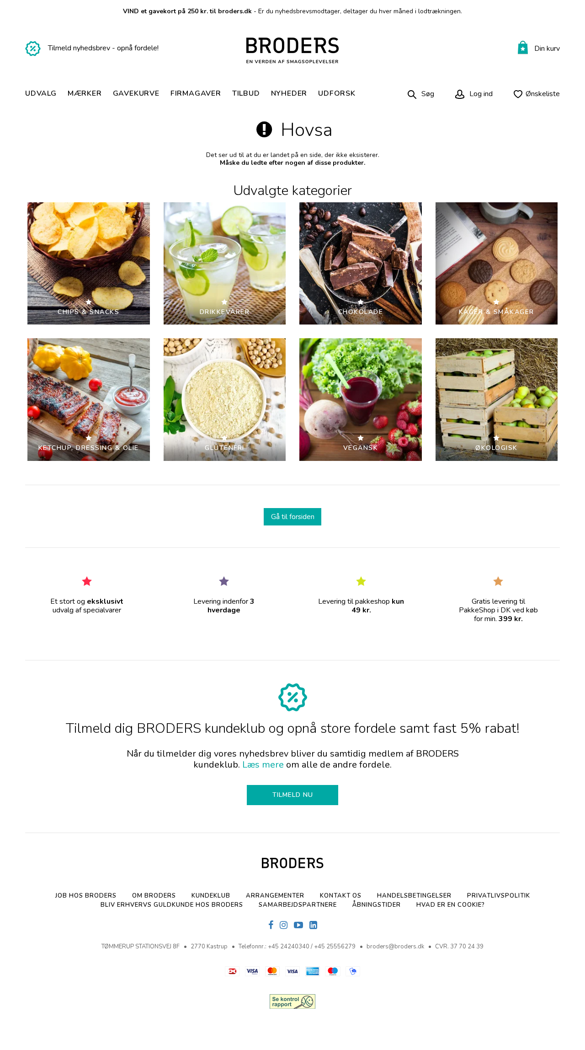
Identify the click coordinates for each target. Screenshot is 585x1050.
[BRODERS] (292, 51)
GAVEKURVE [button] (136, 93)
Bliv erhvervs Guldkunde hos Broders (172, 905)
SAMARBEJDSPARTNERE (298, 905)
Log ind (480, 94)
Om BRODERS (154, 896)
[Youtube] (298, 925)
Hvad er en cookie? (450, 905)
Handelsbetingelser (414, 896)
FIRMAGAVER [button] (195, 93)
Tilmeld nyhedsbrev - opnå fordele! (103, 48)
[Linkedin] (313, 925)
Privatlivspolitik (498, 896)
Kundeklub (210, 896)
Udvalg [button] (41, 93)
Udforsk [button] (337, 93)
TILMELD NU (292, 794)
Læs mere (263, 764)
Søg (427, 94)
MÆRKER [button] (85, 93)
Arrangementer (275, 896)
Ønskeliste (543, 94)
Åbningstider (376, 905)
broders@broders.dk (395, 946)
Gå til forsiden (292, 516)
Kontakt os (341, 896)
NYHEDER (289, 93)
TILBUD (246, 93)
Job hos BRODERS (86, 896)
